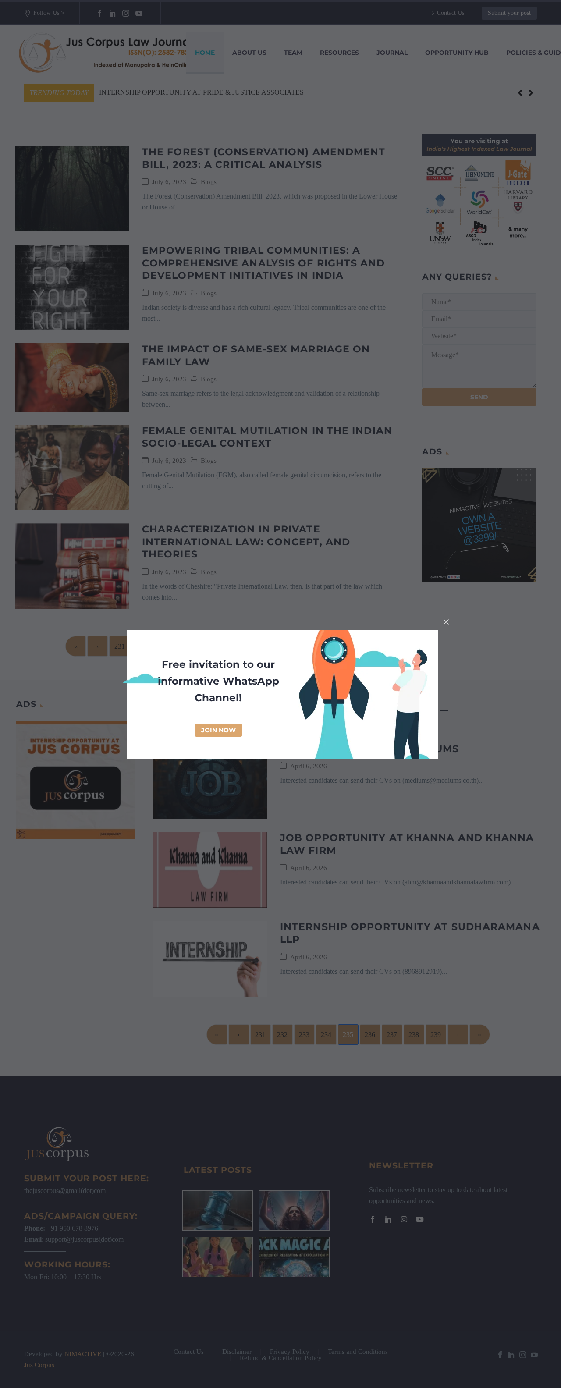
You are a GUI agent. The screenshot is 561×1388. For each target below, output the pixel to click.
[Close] (446, 622)
